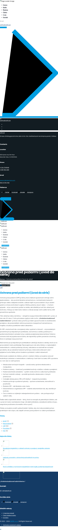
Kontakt (5, 17)
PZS (4, 431)
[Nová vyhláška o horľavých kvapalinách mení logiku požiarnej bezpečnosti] (6, 464)
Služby (5, 7)
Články (5, 12)
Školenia (5, 10)
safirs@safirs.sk (5, 25)
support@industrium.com (7, 180)
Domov (5, 5)
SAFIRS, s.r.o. (14, 521)
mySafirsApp (5, 245)
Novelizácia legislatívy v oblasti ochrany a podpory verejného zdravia (26, 448)
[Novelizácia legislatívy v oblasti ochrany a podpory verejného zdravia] (6, 446)
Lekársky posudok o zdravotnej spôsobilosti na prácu (21, 457)
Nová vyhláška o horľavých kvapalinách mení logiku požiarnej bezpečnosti (28, 467)
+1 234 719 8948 (4, 167)
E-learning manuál (8, 513)
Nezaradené (7, 424)
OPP (1, 288)
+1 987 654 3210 (4, 170)
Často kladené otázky (9, 515)
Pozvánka (6, 428)
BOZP (4, 421)
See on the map (4, 183)
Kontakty (5, 518)
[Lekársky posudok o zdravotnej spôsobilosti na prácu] (6, 455)
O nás (4, 15)
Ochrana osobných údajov (12, 525)
